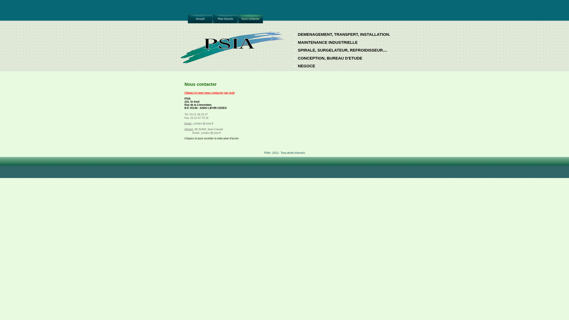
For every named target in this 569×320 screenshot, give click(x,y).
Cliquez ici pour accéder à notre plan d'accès (211, 138)
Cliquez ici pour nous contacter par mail (209, 92)
